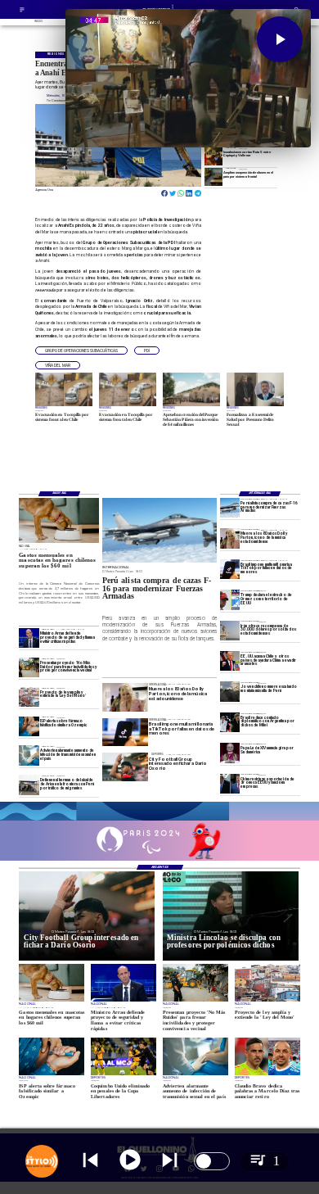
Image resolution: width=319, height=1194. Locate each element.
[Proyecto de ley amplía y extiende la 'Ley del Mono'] (28, 697)
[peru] (230, 691)
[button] (81, 350)
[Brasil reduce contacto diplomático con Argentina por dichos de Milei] (230, 722)
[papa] (230, 752)
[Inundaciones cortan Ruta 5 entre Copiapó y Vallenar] (213, 156)
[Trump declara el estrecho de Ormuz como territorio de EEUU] (230, 599)
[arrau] (28, 638)
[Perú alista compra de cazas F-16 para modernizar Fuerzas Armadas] (230, 508)
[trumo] (230, 661)
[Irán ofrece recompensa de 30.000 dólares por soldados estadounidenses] (230, 630)
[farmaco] (28, 726)
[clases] (213, 177)
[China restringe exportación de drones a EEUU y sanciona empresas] (230, 784)
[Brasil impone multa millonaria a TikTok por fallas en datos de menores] (230, 569)
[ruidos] (28, 667)
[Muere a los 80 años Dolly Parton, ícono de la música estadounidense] (230, 538)
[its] (28, 755)
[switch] (212, 1161)
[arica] (28, 784)
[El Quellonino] (22, 12)
